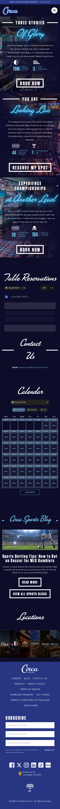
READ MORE (30, 582)
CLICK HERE (45, 2)
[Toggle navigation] (54, 10)
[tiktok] (40, 765)
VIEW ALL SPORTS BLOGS (30, 594)
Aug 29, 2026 (14, 288)
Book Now (30, 83)
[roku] (48, 765)
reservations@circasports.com (33, 367)
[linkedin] (33, 765)
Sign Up (50, 750)
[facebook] (11, 765)
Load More (30, 492)
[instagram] (26, 765)
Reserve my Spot (30, 168)
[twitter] (19, 765)
